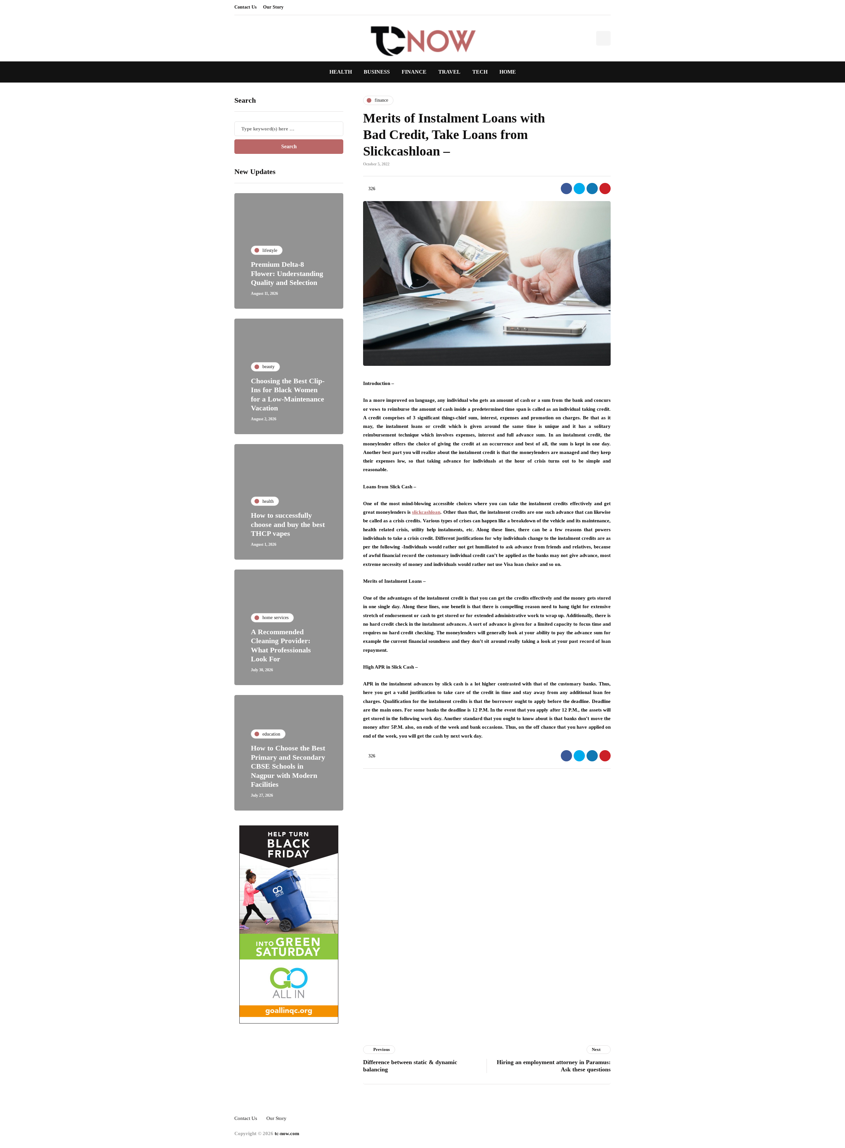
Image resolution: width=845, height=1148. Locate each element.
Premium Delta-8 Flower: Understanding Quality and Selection (287, 273)
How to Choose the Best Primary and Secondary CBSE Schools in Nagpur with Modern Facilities (288, 766)
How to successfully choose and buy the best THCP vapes (288, 524)
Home (507, 72)
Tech (480, 72)
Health (340, 72)
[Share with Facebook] (566, 188)
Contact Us (245, 7)
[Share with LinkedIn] (592, 188)
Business (377, 72)
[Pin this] (605, 188)
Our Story (273, 7)
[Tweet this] (579, 188)
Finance (414, 72)
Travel (449, 72)
